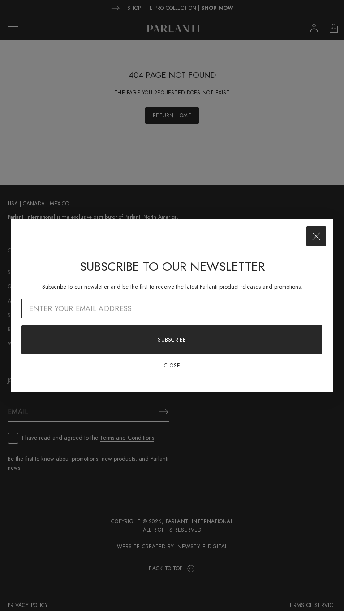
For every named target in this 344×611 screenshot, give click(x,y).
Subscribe (172, 340)
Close (172, 366)
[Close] (316, 236)
